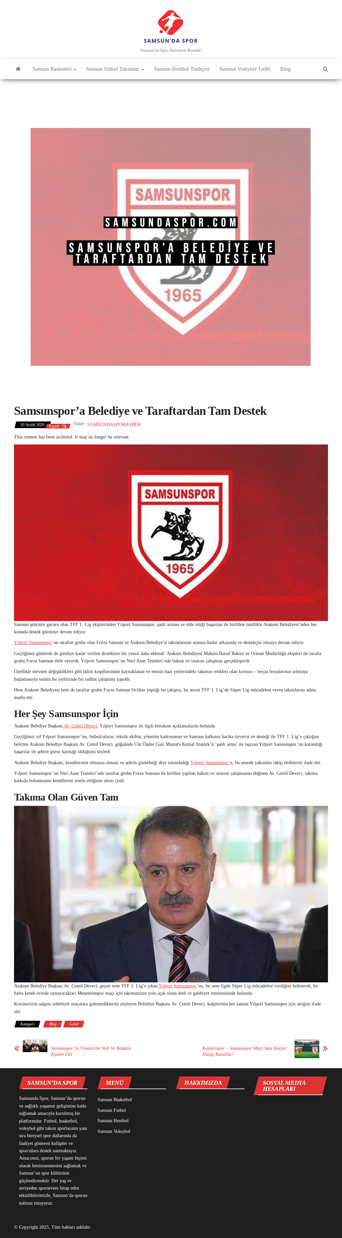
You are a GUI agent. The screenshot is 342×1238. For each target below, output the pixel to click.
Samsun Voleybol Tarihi (244, 69)
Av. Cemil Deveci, (81, 725)
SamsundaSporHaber (114, 424)
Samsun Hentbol (113, 1120)
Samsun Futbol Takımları (113, 69)
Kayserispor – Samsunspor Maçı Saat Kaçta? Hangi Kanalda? (244, 1051)
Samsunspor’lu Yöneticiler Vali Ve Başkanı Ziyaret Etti (91, 1051)
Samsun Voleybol (114, 1131)
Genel (73, 1024)
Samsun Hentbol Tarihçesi (181, 69)
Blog (285, 69)
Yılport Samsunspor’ (210, 762)
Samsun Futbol (112, 1110)
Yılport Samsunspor (33, 642)
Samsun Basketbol (52, 69)
